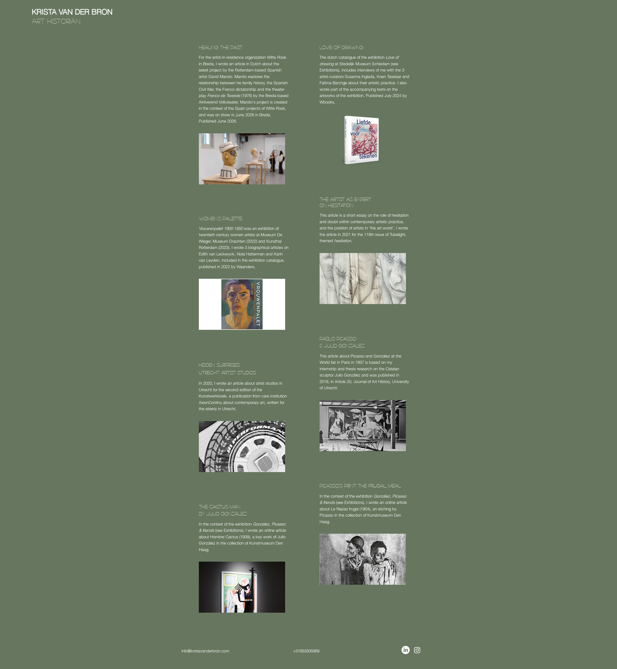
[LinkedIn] (406, 650)
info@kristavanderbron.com (205, 650)
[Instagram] (417, 650)
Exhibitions (233, 530)
